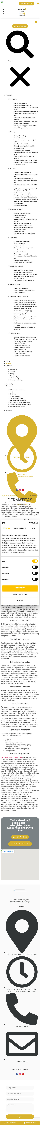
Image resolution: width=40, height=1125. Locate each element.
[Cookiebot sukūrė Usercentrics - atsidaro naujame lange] (29, 523)
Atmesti (20, 600)
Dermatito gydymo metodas (11, 757)
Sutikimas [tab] (6, 528)
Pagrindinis (5, 495)
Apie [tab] (33, 528)
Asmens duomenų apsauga (20, 902)
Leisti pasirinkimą (20, 594)
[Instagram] (20, 1074)
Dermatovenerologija (23, 495)
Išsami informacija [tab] (20, 528)
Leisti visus (20, 588)
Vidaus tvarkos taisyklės (20, 900)
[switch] (35, 567)
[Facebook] (17, 1074)
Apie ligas (13, 495)
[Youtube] (23, 1074)
